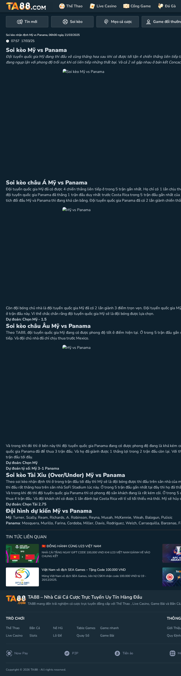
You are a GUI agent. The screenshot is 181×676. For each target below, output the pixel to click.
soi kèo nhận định (30, 481)
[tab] (27, 21)
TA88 (20, 332)
